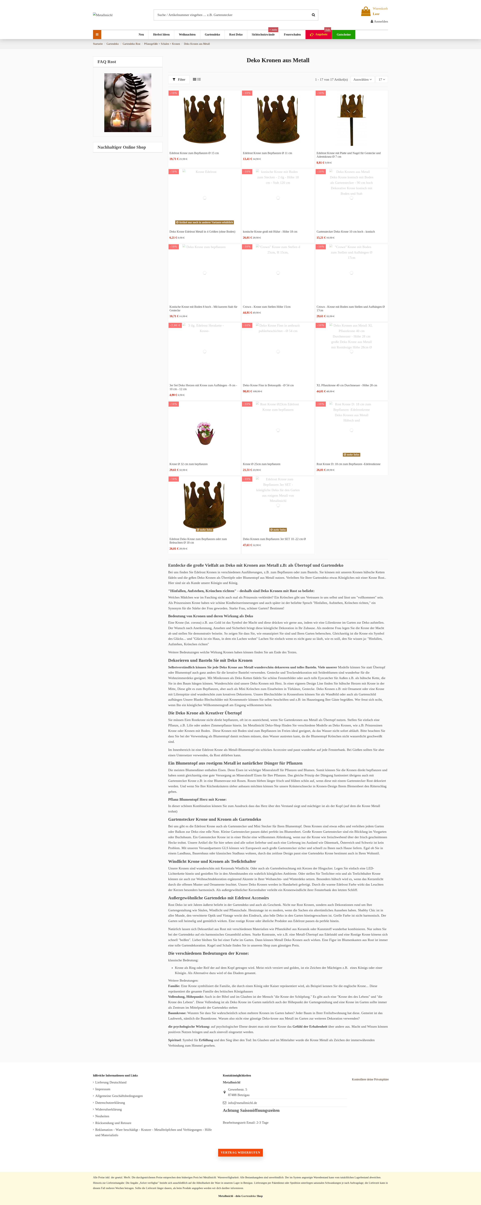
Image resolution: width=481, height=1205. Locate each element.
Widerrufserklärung (108, 1109)
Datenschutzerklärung (110, 1102)
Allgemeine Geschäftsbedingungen (119, 1096)
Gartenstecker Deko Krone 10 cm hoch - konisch (346, 231)
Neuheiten (102, 1116)
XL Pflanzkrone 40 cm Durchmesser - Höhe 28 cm (347, 385)
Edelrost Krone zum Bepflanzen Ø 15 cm (194, 153)
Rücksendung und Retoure (113, 1123)
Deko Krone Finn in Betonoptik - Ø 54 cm (268, 385)
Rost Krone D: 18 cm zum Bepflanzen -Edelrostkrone (348, 464)
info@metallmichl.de (242, 1103)
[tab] (127, 62)
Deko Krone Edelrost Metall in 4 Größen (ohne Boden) (202, 231)
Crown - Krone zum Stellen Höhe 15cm (266, 306)
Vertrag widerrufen (240, 1152)
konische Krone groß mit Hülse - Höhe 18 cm (270, 231)
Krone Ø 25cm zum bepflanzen (261, 464)
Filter (181, 79)
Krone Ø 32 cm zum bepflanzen (188, 464)
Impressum (102, 1089)
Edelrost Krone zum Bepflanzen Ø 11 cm (267, 153)
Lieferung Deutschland (110, 1082)
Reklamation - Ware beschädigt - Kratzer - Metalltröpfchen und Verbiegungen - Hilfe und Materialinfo (153, 1132)
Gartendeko (248, 1195)
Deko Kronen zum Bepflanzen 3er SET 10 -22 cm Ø (274, 539)
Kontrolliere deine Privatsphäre (370, 1079)
